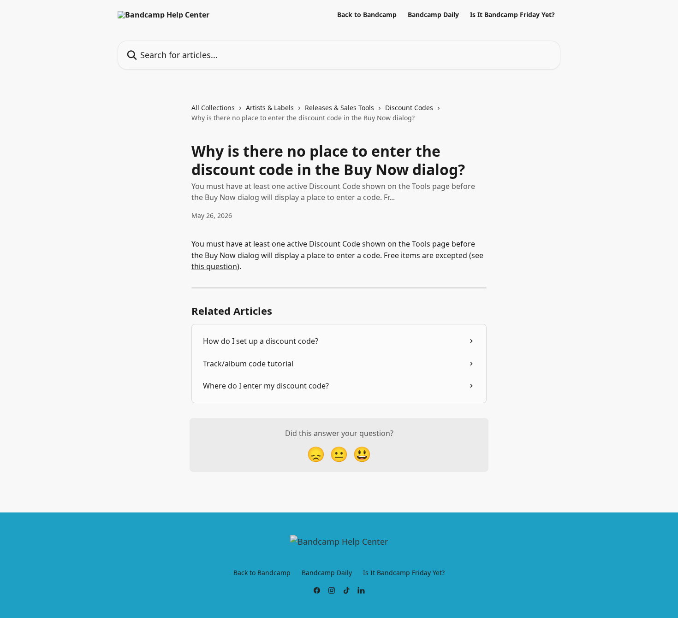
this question (214, 266)
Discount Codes (409, 107)
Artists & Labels (270, 107)
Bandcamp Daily (433, 15)
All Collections (213, 107)
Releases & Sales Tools (339, 107)
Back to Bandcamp (367, 15)
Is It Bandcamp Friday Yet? (512, 15)
